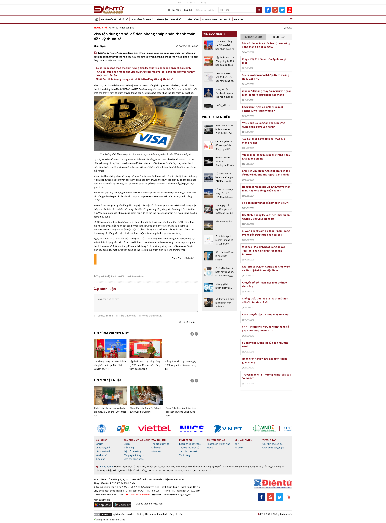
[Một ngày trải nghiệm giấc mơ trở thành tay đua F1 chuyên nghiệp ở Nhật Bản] (219, 210)
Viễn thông (129, 447)
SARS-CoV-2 (153, 470)
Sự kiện (99, 443)
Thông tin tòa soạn (282, 513)
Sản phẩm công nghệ (142, 19)
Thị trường (184, 455)
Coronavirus (176, 470)
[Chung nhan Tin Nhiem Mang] (109, 519)
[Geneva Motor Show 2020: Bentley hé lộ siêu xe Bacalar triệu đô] (219, 162)
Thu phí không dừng (245, 466)
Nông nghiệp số (108, 470)
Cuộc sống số (127, 27)
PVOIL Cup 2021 (202, 470)
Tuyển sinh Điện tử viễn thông (131, 470)
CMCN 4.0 (188, 470)
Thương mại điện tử (189, 447)
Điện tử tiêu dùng (132, 451)
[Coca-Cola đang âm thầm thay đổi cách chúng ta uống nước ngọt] (181, 401)
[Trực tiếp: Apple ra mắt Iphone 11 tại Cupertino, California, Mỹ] (219, 241)
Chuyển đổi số (108, 19)
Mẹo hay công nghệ (134, 458)
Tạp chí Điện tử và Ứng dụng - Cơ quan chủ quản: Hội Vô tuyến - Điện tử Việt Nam (139, 479)
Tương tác (225, 19)
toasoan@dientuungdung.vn (176, 494)
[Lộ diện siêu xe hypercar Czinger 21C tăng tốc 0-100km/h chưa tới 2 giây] (219, 178)
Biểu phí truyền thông (205, 10)
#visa (141, 276)
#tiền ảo (133, 276)
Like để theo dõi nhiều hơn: (149, 503)
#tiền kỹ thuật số (111, 276)
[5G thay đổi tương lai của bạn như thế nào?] (219, 302)
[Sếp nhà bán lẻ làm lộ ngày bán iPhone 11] (219, 257)
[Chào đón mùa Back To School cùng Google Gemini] (146, 400)
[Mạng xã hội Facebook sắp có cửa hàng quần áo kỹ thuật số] (219, 94)
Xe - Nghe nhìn (209, 19)
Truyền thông (191, 19)
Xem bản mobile (102, 499)
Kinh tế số (176, 19)
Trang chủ (97, 19)
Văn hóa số (101, 455)
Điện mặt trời (167, 466)
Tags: (99, 276)
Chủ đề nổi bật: (106, 466)
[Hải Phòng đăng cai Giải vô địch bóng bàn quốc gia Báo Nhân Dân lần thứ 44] (110, 355)
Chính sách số (103, 451)
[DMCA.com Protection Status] (103, 513)
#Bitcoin (124, 276)
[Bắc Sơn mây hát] (219, 225)
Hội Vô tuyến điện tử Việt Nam (129, 466)
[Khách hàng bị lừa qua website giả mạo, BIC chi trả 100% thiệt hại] (110, 401)
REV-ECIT (191, 2)
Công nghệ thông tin (134, 455)
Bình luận (279, 36)
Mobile (127, 443)
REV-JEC (204, 2)
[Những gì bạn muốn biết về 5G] (219, 288)
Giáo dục (100, 458)
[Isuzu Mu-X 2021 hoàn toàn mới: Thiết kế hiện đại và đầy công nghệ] (219, 130)
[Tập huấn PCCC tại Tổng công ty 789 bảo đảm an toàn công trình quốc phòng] (146, 355)
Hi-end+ (239, 447)
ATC (179, 2)
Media (210, 447)
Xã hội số (123, 19)
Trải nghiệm (162, 19)
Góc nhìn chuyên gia (272, 443)
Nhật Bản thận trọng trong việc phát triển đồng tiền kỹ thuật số (134, 79)
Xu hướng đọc (253, 36)
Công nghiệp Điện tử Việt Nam (190, 466)
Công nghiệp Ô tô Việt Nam (220, 466)
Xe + (237, 443)
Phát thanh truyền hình (218, 443)
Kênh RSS (264, 513)
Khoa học (239, 19)
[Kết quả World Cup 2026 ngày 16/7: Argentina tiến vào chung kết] (181, 355)
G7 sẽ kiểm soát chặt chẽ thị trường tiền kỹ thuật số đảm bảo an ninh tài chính (143, 68)
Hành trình (156, 451)
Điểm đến (156, 447)
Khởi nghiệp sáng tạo (190, 443)
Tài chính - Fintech (188, 451)
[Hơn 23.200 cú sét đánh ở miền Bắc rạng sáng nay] (219, 78)
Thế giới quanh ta (160, 443)
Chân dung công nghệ (273, 447)
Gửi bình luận (188, 322)
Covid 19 (164, 470)
